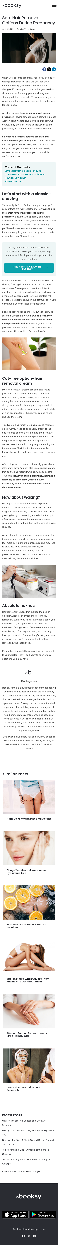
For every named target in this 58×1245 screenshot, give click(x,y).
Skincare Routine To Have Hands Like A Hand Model (26, 1034)
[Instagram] (34, 1236)
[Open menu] (54, 5)
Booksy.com (29, 681)
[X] (29, 1236)
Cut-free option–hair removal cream (25, 174)
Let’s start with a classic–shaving (23, 170)
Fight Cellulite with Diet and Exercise (29, 818)
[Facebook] (23, 1236)
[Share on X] (49, 69)
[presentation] (29, 797)
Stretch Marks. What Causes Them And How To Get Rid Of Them (27, 980)
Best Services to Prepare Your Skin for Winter (27, 926)
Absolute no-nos (14, 181)
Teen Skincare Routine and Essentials (23, 1089)
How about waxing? (15, 177)
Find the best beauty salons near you (21, 1171)
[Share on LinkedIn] (54, 69)
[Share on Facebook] (44, 69)
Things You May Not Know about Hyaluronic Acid (26, 871)
